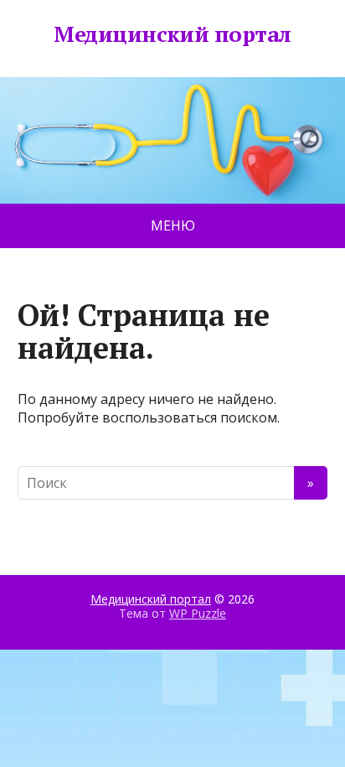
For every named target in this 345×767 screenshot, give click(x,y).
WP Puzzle (197, 613)
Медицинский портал (172, 34)
